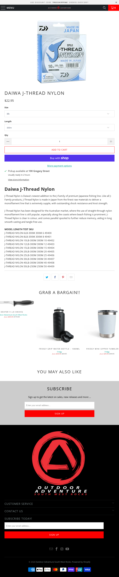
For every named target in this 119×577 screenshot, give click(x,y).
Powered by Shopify (81, 561)
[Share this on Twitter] (47, 277)
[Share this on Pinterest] (63, 277)
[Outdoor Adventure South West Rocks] (59, 8)
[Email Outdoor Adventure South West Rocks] (51, 549)
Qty (6, 135)
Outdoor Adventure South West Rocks (53, 561)
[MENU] (2, 8)
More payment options (59, 165)
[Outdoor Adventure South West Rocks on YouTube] (67, 549)
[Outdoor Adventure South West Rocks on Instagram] (62, 549)
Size (6, 107)
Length (8, 121)
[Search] (104, 8)
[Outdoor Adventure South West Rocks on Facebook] (56, 549)
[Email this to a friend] (71, 277)
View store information (18, 179)
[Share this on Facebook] (55, 277)
